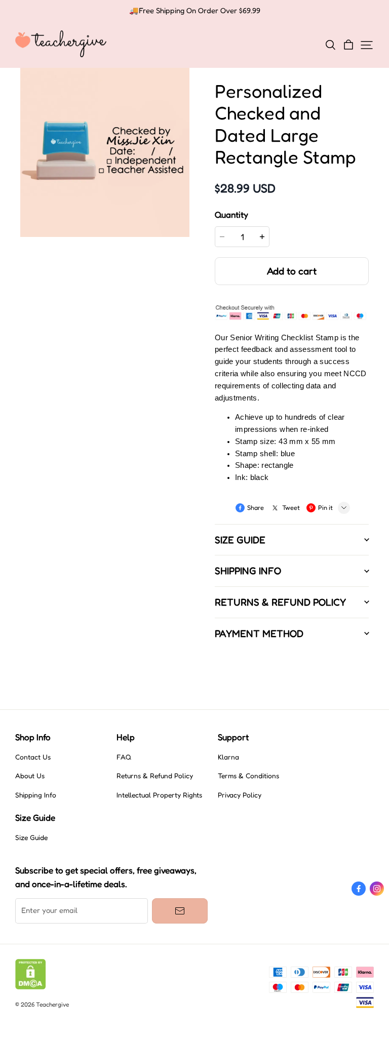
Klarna (228, 757)
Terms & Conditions (248, 776)
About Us (30, 776)
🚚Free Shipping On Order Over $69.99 (194, 10)
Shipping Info (35, 795)
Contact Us (33, 757)
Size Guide (31, 837)
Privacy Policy (239, 795)
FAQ (123, 757)
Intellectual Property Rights (159, 795)
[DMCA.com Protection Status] (30, 986)
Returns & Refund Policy (154, 776)
